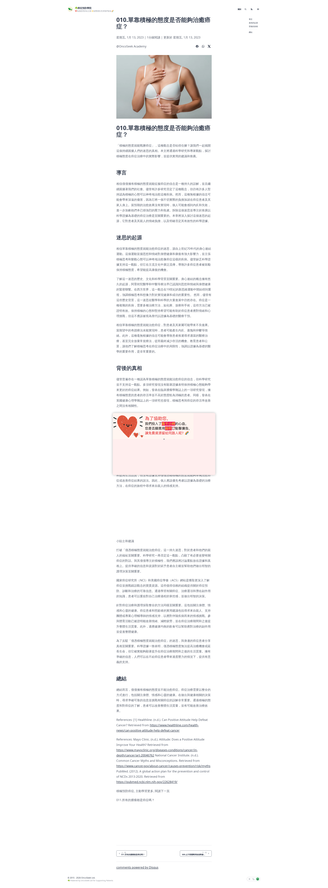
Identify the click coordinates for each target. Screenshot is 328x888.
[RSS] (252, 9)
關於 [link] (239, 9)
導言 (250, 19)
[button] (258, 9)
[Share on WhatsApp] (203, 46)
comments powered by (137, 867)
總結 (250, 32)
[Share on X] (209, 46)
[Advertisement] (83, 54)
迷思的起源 (253, 23)
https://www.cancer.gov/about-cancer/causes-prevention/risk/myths (163, 766)
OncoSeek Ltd (87, 880)
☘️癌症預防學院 (83, 7)
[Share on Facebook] (197, 46)
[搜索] (245, 9)
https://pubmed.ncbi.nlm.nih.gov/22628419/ (146, 782)
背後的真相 (253, 26)
